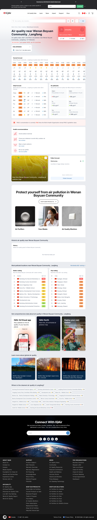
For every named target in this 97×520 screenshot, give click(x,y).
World (13, 27)
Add (83, 21)
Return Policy (30, 476)
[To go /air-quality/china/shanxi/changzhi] (67, 294)
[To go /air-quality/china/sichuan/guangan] (67, 278)
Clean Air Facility (78, 469)
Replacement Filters (32, 505)
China (16, 27)
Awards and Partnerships (10, 474)
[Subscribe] (68, 433)
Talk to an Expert (78, 467)
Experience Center (8, 476)
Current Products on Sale (33, 491)
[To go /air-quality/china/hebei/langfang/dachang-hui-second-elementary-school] (30, 278)
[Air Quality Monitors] (72, 216)
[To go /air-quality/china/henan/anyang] (67, 300)
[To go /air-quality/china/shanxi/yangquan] (67, 281)
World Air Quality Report (10, 496)
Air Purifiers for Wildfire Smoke (58, 503)
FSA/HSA (29, 481)
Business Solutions (78, 462)
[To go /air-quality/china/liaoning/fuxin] (67, 303)
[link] (79, 13)
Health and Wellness (55, 472)
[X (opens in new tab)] (44, 439)
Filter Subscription (31, 503)
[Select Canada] (84, 13)
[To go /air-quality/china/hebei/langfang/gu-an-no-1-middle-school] (30, 287)
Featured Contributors (56, 469)
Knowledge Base (31, 474)
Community (52, 465)
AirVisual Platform (8, 489)
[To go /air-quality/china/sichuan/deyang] (67, 291)
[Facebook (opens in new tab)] (40, 439)
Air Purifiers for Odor (55, 501)
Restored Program (31, 494)
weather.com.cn (69, 174)
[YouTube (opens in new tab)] (48, 439)
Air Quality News (54, 462)
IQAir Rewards (30, 465)
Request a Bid (77, 465)
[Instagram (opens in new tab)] (52, 439)
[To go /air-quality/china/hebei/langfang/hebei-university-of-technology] (30, 297)
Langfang (24, 27)
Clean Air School (78, 472)
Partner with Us (7, 479)
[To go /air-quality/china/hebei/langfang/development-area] (30, 300)
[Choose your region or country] (84, 13)
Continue (80, 6)
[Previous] (21, 2)
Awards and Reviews (55, 476)
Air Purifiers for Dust (55, 498)
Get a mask (21, 146)
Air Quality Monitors (32, 501)
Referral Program (31, 479)
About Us (5, 462)
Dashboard (76, 479)
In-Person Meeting (78, 474)
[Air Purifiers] (25, 216)
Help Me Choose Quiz (32, 510)
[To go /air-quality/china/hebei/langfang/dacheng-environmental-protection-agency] (30, 306)
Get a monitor (22, 140)
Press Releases (53, 479)
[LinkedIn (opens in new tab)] (56, 439)
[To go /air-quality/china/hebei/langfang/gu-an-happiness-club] (30, 284)
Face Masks (29, 498)
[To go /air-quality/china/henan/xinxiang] (67, 287)
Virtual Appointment (79, 476)
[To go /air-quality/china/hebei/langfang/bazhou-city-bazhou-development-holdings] (30, 294)
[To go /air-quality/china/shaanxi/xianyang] (67, 306)
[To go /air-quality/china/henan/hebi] (67, 284)
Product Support (31, 462)
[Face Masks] (48, 216)
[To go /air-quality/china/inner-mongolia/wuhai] (67, 297)
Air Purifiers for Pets (55, 496)
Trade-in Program (31, 496)
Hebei (19, 27)
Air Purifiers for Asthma (56, 489)
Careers (5, 467)
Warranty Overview (32, 467)
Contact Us (6, 465)
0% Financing (30, 472)
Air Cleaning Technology (56, 481)
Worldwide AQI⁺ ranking (77, 265)
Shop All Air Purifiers (32, 508)
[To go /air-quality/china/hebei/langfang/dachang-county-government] (30, 281)
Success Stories (54, 474)
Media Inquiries (7, 469)
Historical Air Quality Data (10, 491)
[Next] (75, 2)
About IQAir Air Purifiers (33, 489)
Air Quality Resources (55, 467)
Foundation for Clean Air (10, 472)
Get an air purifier (23, 151)
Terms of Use (57, 517)
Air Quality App (7, 487)
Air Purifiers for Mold (55, 491)
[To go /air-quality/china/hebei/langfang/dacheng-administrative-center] (30, 303)
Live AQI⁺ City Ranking (9, 494)
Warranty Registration (32, 469)
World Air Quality (8, 498)
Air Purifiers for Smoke (56, 494)
